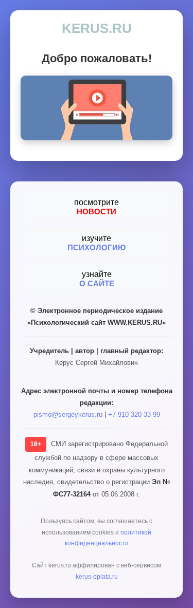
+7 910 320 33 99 (134, 414)
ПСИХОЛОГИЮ (96, 247)
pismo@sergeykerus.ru (67, 414)
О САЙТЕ (96, 283)
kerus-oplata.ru (97, 576)
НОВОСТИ (96, 211)
